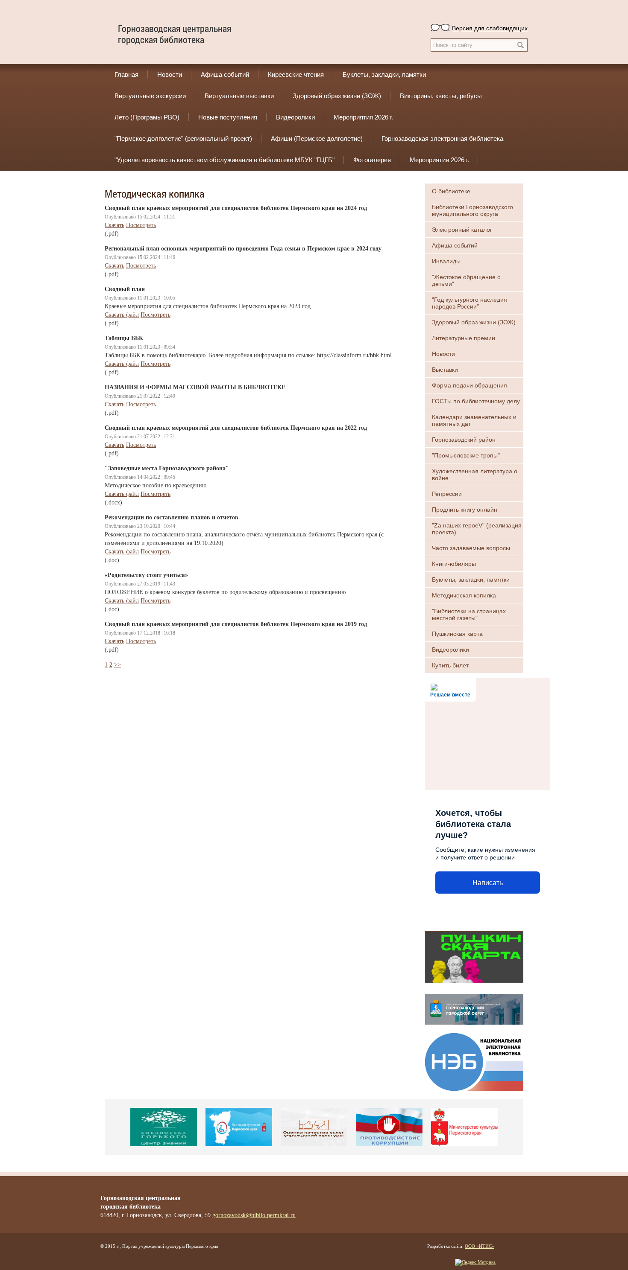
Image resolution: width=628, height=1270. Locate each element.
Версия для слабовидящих (490, 27)
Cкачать (114, 225)
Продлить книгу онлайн (464, 509)
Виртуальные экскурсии (150, 95)
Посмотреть (141, 225)
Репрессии (447, 493)
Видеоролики (295, 117)
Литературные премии (463, 338)
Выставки (445, 369)
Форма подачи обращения (469, 385)
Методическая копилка (464, 595)
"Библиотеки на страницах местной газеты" (469, 614)
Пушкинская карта (457, 633)
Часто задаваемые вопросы (471, 548)
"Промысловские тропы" (466, 455)
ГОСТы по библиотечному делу (476, 401)
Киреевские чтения (296, 74)
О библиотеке (451, 191)
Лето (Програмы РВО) (146, 117)
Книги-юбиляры (454, 563)
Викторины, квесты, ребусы (441, 95)
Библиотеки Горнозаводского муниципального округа (472, 210)
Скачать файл (122, 315)
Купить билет (450, 665)
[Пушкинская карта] (474, 956)
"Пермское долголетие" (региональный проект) (183, 138)
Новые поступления (227, 117)
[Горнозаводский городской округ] (474, 1008)
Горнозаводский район (464, 439)
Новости (169, 74)
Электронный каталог (462, 229)
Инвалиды (446, 261)
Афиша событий (225, 74)
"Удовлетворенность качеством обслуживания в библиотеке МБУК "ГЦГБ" (224, 159)
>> (117, 664)
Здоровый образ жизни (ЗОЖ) (337, 95)
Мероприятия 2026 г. (363, 117)
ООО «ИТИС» (479, 1246)
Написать (487, 882)
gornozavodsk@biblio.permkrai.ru (254, 1215)
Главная (126, 74)
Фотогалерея (372, 159)
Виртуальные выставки (239, 95)
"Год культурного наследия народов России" (469, 303)
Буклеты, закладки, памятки (384, 74)
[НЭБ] (474, 1061)
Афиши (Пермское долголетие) (317, 138)
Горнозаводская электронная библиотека (442, 138)
